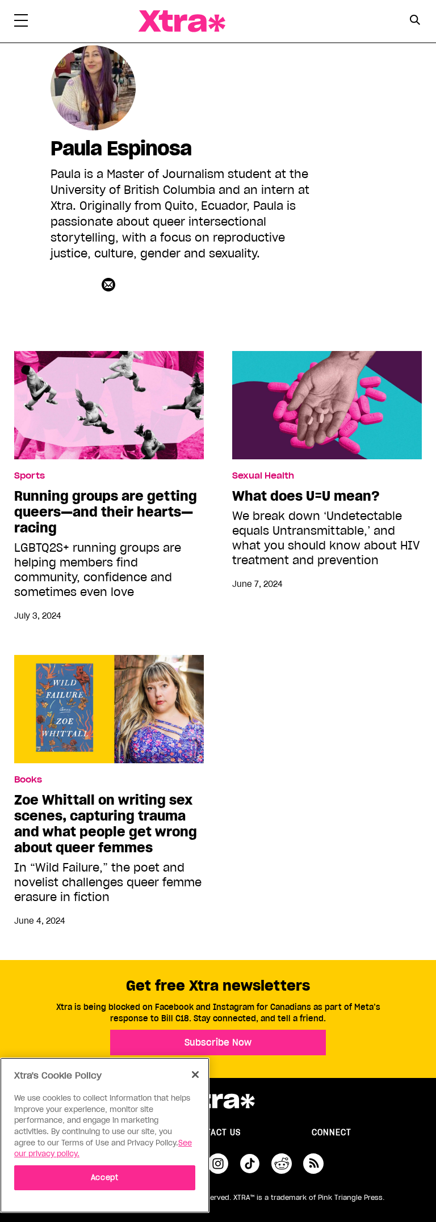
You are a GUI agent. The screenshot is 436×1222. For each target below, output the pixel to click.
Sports (29, 476)
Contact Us (214, 1132)
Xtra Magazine (181, 21)
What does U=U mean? (306, 496)
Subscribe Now (218, 1042)
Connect (331, 1132)
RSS (313, 1163)
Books (28, 780)
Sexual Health (263, 476)
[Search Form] (415, 21)
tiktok (250, 1163)
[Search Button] (415, 20)
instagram (218, 1163)
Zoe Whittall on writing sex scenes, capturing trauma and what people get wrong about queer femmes (105, 824)
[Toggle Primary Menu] (21, 22)
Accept (105, 1177)
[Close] (195, 1074)
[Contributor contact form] (110, 284)
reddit (281, 1163)
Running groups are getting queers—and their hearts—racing (105, 512)
